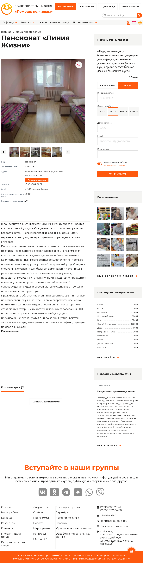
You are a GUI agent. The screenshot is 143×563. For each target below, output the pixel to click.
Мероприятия (42, 528)
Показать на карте (37, 180)
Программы (41, 517)
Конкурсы (39, 533)
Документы (40, 507)
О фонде (6, 507)
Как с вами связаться (114, 526)
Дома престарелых (68, 507)
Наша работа (10, 512)
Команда (7, 517)
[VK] (43, 492)
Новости (38, 523)
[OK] (54, 492)
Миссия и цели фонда (11, 535)
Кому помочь (65, 6)
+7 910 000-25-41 (110, 507)
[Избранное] (133, 22)
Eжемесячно (107, 85)
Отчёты (38, 512)
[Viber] (100, 492)
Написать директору (113, 520)
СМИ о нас (40, 539)
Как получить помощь (54, 22)
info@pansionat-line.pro (36, 189)
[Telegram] (66, 492)
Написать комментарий (46, 402)
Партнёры (62, 512)
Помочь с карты (118, 174)
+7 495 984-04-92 (33, 184)
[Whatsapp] (89, 492)
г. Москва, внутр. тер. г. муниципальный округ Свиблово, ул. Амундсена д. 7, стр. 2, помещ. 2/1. (119, 537)
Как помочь (87, 6)
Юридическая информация (74, 528)
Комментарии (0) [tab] (12, 387)
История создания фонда (13, 544)
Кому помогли (130, 6)
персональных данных (114, 165)
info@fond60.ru (109, 515)
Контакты (7, 528)
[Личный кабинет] (128, 22)
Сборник (61, 523)
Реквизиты (8, 523)
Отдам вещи (108, 6)
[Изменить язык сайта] (139, 22)
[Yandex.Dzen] (78, 492)
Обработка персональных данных (73, 535)
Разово (128, 85)
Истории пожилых (67, 517)
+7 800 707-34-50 (111, 510)
